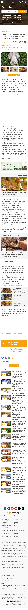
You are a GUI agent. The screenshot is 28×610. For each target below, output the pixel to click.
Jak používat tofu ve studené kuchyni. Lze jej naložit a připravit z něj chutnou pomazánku (18, 383)
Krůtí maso (12, 550)
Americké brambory (17, 544)
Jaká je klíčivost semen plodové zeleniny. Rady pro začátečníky (19, 430)
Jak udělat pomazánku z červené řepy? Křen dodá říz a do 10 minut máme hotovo (19, 445)
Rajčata (4, 19)
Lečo (11, 567)
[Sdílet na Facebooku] (2, 358)
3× (2, 42)
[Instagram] (12, 508)
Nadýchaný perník (17, 567)
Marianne (16, 522)
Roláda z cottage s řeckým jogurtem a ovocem (11, 576)
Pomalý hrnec (16, 552)
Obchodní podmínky (5, 533)
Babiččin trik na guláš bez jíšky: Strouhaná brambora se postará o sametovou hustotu (13, 598)
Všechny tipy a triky (22, 175)
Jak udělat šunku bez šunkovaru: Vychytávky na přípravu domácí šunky (19, 452)
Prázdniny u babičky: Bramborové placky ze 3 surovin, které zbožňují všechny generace (19, 438)
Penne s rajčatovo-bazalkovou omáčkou (10, 573)
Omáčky (11, 22)
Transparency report (18, 535)
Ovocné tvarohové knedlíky (7, 561)
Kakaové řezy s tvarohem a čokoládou (9, 588)
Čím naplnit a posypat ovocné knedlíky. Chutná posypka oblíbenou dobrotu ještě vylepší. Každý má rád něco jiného (19, 399)
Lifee (15, 525)
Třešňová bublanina (5, 548)
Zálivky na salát (21, 547)
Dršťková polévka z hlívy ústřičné (11, 333)
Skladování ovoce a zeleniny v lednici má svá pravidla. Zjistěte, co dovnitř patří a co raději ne (13, 592)
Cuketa (9, 17)
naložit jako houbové (12, 285)
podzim (3, 45)
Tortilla (15, 542)
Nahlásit (16, 533)
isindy (13, 292)
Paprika (19, 15)
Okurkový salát (10, 564)
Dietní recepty (18, 554)
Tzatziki (21, 548)
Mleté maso (18, 550)
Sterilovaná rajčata (21, 559)
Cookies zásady (4, 532)
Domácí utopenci (21, 568)
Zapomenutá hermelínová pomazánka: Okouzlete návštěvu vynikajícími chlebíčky (19, 416)
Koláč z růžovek (16, 295)
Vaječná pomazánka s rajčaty (7, 575)
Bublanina (7, 568)
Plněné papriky (12, 559)
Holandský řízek (5, 565)
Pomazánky (10, 541)
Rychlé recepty (11, 553)
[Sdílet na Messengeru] (6, 358)
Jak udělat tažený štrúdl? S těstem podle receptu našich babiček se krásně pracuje (19, 491)
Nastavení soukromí (5, 529)
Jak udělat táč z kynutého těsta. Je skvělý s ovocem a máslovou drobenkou (18, 477)
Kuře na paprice (18, 565)
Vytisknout (13, 358)
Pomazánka (4, 22)
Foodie (15, 532)
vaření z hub (19, 47)
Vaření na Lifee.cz (5, 519)
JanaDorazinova (16, 305)
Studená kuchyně (17, 19)
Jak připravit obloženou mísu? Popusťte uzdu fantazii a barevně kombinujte (19, 424)
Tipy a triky (6, 7)
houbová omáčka (6, 49)
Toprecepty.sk (17, 517)
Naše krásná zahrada (6, 525)
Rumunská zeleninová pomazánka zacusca (10, 586)
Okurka (14, 15)
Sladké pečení (17, 22)
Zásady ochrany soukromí (7, 530)
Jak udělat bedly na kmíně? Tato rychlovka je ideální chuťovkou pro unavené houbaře (13, 254)
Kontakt (16, 536)
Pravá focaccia (21, 545)
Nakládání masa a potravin (7, 542)
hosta (13, 298)
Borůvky (9, 19)
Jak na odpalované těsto (6, 544)
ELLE (15, 523)
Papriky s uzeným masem (7, 578)
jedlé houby (9, 45)
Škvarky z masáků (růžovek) (17, 289)
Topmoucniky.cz (18, 519)
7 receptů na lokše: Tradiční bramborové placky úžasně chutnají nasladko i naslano (19, 408)
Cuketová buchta (6, 567)
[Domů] (2, 31)
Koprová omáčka (18, 564)
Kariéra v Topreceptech (19, 530)
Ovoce (2, 557)
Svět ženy (3, 523)
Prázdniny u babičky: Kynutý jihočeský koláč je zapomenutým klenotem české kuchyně (19, 374)
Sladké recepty (10, 554)
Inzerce (3, 538)
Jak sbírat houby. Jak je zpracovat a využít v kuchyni (14, 193)
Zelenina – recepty (18, 541)
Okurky (14, 17)
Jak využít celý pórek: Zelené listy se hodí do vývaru (13, 585)
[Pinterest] (8, 508)
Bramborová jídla (8, 552)
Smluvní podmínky (5, 535)
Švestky (4, 17)
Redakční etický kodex (6, 536)
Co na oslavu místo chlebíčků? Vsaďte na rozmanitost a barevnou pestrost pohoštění (19, 391)
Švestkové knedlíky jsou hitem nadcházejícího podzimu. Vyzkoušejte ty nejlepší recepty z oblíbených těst (19, 461)
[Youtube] (15, 508)
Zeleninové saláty (10, 556)
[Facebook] (5, 508)
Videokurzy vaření (5, 520)
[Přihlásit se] (26, 2)
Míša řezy (11, 565)
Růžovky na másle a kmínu (19, 302)
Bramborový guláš (5, 563)
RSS (15, 529)
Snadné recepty (18, 553)
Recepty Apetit (4, 522)
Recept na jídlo (4, 517)
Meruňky (19, 17)
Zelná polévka (14, 547)
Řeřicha (24, 544)
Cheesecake (13, 563)
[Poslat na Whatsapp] (9, 358)
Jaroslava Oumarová (18, 41)
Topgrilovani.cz (17, 520)
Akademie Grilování (6, 15)
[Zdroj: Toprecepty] (5, 69)
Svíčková (15, 545)
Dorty (24, 556)
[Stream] (19, 508)
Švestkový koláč (13, 568)
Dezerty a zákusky (22, 542)
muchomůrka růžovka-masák (8, 47)
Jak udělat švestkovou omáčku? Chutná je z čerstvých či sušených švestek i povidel (19, 470)
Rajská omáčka (18, 561)
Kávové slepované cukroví (7, 581)
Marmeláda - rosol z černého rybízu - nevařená (12, 580)
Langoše (24, 565)
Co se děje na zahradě (7, 545)
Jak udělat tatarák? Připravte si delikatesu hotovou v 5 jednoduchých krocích (19, 484)
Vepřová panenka (15, 548)
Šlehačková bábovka (5, 547)
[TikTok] (23, 508)
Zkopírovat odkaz (16, 358)
